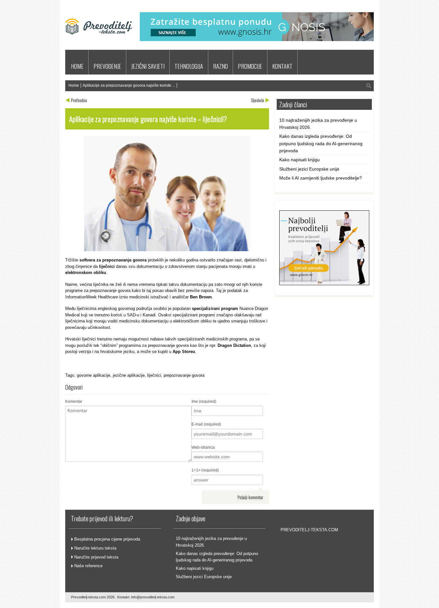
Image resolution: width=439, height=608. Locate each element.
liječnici (154, 375)
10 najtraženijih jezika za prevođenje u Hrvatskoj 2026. (318, 124)
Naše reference (88, 565)
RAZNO (220, 66)
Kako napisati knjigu (299, 159)
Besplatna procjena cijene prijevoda (107, 539)
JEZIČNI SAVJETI (148, 66)
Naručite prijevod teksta (96, 557)
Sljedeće (257, 100)
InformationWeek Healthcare (91, 297)
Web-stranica (203, 447)
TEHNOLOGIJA (189, 66)
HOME (77, 66)
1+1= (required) (205, 470)
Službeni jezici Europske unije (309, 169)
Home (73, 85)
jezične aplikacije (129, 375)
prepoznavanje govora (184, 375)
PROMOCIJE (250, 66)
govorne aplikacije (93, 375)
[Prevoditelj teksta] (98, 42)
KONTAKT (282, 66)
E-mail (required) (206, 424)
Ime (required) (204, 401)
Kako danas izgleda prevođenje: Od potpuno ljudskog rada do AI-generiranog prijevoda (321, 143)
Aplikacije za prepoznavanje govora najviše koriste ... (129, 85)
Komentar (73, 401)
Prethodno (79, 100)
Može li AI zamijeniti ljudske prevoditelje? (320, 178)
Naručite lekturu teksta (95, 548)
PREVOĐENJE (107, 66)
